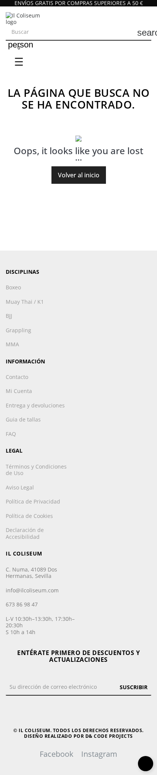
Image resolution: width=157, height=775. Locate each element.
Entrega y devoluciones (35, 405)
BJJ (9, 316)
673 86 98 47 (22, 604)
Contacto (17, 377)
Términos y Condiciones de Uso (36, 470)
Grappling (18, 330)
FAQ (11, 434)
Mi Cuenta (19, 391)
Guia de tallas (23, 419)
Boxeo (13, 287)
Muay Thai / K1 (25, 301)
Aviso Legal (20, 487)
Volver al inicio (78, 175)
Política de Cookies (29, 516)
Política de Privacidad (33, 501)
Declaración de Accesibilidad (25, 533)
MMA (12, 344)
